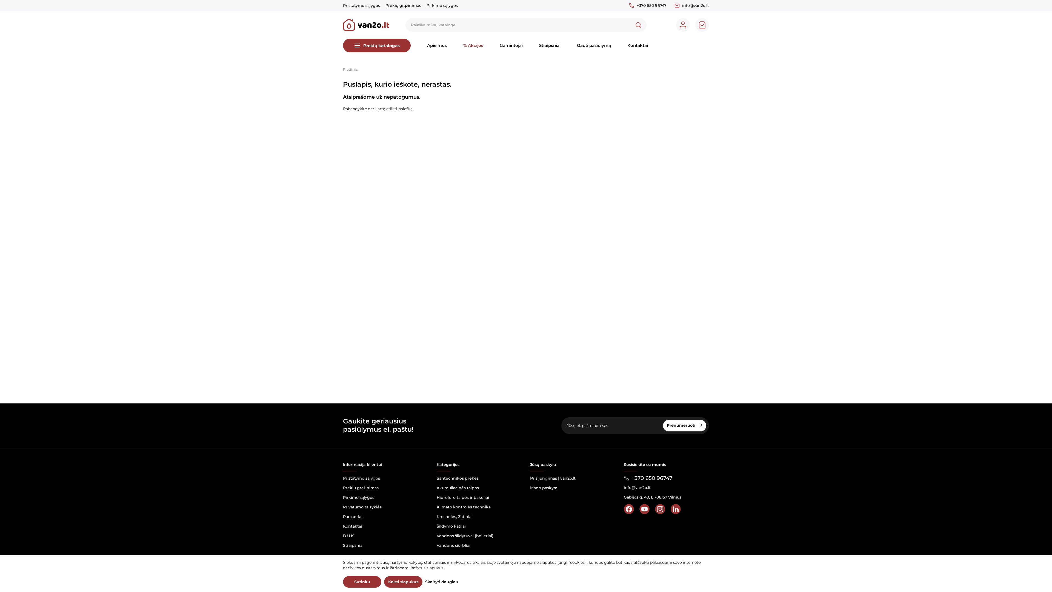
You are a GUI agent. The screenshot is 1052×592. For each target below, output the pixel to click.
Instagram (660, 509)
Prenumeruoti (681, 425)
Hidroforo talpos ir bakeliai (463, 497)
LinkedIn (676, 509)
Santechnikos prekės (458, 478)
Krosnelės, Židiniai (455, 516)
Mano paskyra (543, 487)
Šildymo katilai (451, 526)
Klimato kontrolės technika (464, 507)
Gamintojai (511, 45)
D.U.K (348, 535)
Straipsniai (550, 45)
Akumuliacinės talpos (458, 487)
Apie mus (437, 45)
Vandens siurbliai (453, 545)
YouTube (644, 509)
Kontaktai (637, 45)
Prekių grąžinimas (403, 5)
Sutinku (362, 581)
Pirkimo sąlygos (442, 5)
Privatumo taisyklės (362, 507)
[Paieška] (638, 25)
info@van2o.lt (695, 5)
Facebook (629, 509)
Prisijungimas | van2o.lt (553, 478)
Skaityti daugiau (441, 581)
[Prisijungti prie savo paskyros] (683, 25)
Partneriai (352, 516)
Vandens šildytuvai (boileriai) (465, 535)
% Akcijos (473, 45)
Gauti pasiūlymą (594, 45)
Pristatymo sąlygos (361, 5)
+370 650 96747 (651, 5)
